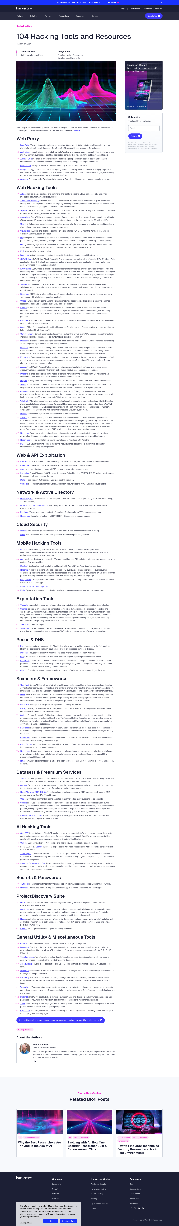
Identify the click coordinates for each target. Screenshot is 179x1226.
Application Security (98, 1184)
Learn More (111, 2)
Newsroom (56, 1198)
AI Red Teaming (97, 1193)
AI (20, 1137)
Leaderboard (135, 8)
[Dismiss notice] (161, 2)
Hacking (94, 1198)
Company (95, 16)
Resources (80, 16)
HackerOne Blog (24, 26)
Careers (55, 1189)
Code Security (124, 1137)
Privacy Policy (132, 145)
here (156, 148)
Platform (19, 16)
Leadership (56, 1184)
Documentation (135, 1189)
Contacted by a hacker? (153, 8)
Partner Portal (135, 1198)
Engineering (123, 1141)
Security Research (25, 1029)
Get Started (152, 15)
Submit (134, 136)
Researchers (64, 16)
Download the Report (135, 106)
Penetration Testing (98, 1189)
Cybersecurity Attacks (99, 1203)
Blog (131, 1184)
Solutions (33, 16)
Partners (48, 16)
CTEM (93, 1208)
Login (123, 8)
